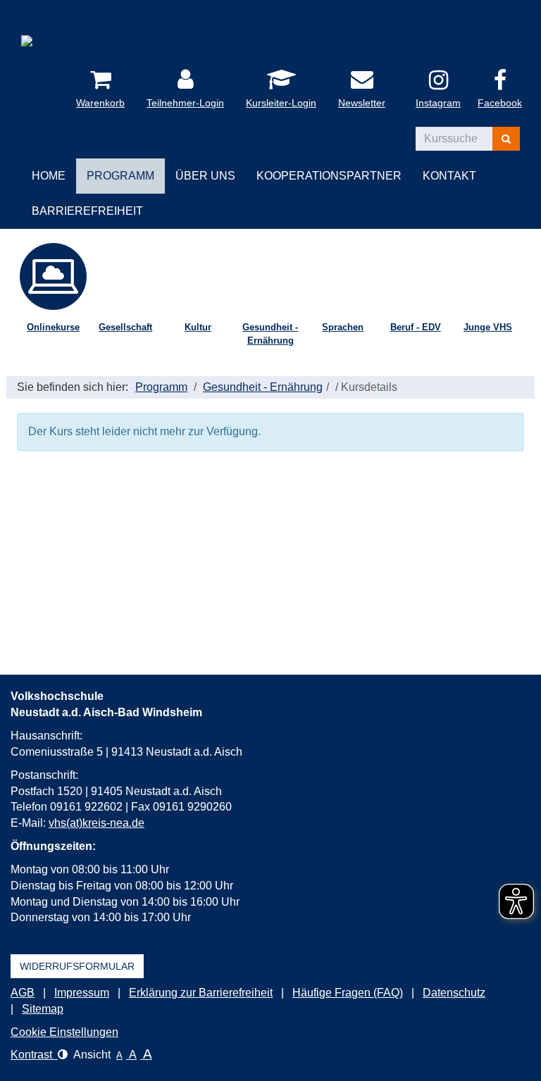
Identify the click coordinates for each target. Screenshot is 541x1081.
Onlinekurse (53, 327)
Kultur (198, 327)
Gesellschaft (125, 327)
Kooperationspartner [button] (329, 176)
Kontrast (34, 1055)
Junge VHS (488, 327)
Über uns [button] (205, 176)
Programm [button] (120, 176)
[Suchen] (506, 139)
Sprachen (342, 327)
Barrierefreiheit (87, 211)
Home (49, 176)
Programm (161, 387)
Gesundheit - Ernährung (270, 334)
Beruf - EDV (415, 327)
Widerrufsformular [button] (77, 966)
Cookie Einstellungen (64, 1032)
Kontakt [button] (449, 176)
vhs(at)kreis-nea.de (96, 823)
